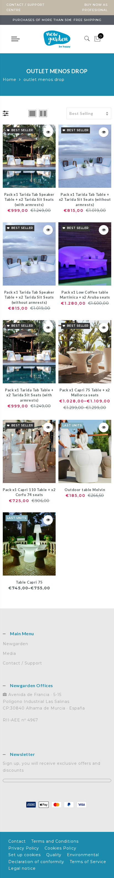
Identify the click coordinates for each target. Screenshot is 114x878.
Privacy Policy (23, 848)
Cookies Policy (60, 848)
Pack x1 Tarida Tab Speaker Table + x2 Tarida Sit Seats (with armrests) (29, 199)
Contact (17, 841)
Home (9, 79)
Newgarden (15, 643)
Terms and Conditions (55, 841)
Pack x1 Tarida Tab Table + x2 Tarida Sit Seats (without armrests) (85, 199)
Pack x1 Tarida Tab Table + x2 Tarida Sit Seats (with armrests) (29, 395)
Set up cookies (24, 854)
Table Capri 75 (29, 582)
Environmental (83, 854)
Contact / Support (22, 663)
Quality (53, 854)
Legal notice (22, 868)
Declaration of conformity (36, 861)
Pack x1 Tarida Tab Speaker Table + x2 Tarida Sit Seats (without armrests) (29, 297)
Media (9, 653)
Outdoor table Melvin (84, 489)
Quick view (48, 132)
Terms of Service (88, 861)
